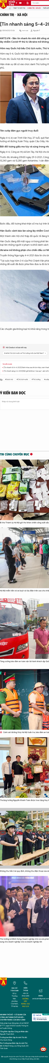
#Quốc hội (9, 379)
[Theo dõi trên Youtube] (20, 3)
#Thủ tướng (36, 379)
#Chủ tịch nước (22, 379)
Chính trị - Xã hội (34, 8)
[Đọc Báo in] (28, 3)
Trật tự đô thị (19, 8)
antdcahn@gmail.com (40, 999)
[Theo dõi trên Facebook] (17, 3)
